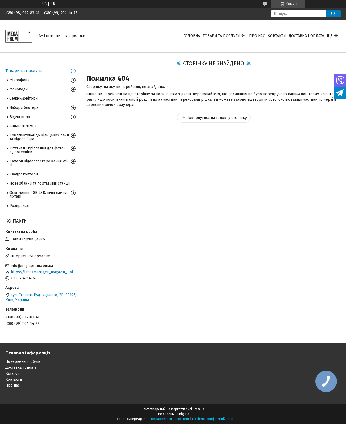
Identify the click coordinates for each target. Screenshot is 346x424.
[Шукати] (333, 13)
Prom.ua (199, 409)
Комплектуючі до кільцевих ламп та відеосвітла (39, 137)
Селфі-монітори (23, 98)
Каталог (12, 373)
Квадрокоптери (23, 174)
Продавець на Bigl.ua (173, 414)
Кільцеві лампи (22, 126)
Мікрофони (19, 80)
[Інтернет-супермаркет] (18, 36)
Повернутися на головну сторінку (216, 117)
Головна (191, 36)
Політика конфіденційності (212, 419)
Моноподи (18, 89)
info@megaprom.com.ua (32, 265)
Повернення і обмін (22, 361)
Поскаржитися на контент (169, 419)
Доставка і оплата (306, 36)
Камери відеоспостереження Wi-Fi (38, 163)
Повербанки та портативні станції (39, 183)
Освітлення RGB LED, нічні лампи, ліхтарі (38, 194)
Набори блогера (23, 107)
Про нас (257, 36)
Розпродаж (19, 205)
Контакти (277, 36)
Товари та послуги (221, 36)
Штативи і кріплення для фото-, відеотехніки (37, 150)
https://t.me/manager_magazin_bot (42, 272)
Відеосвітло (19, 117)
